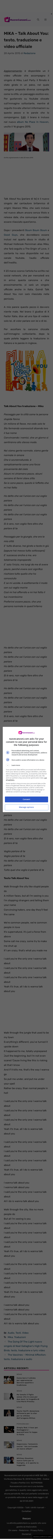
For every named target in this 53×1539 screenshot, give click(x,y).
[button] (26, 765)
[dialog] (26, 769)
